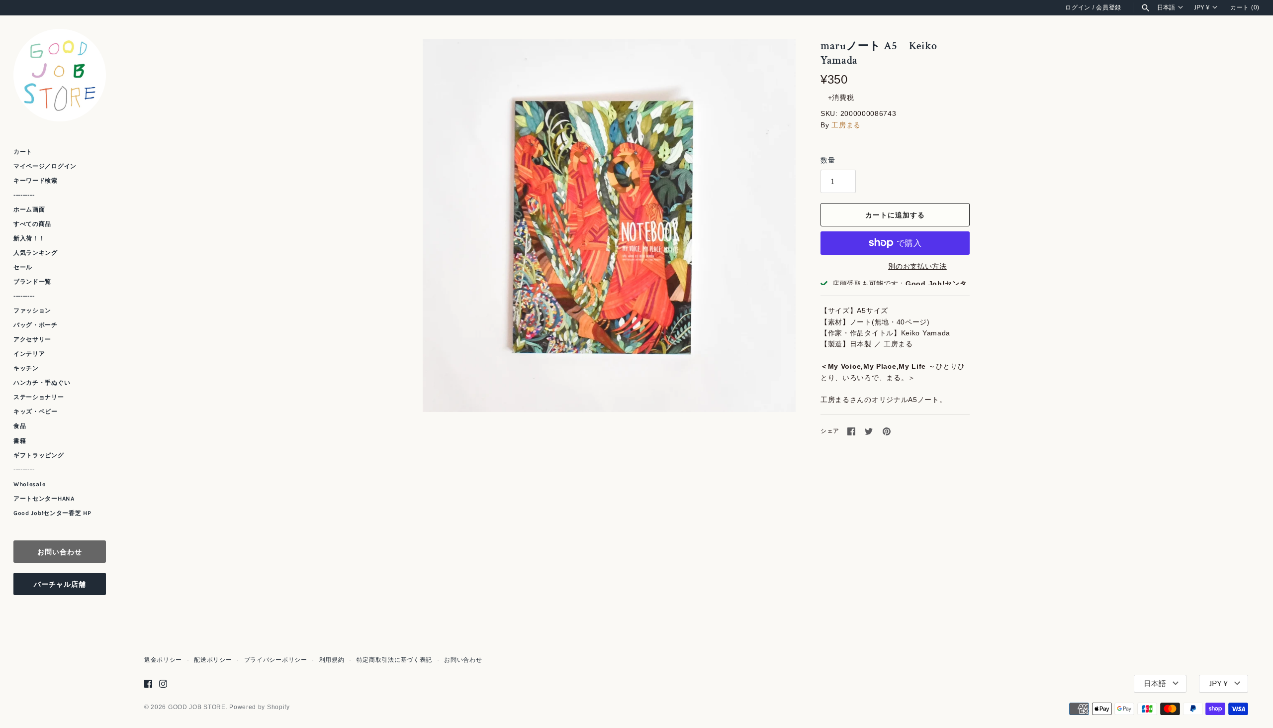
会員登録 (1108, 7)
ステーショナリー (38, 397)
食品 (19, 425)
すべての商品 (32, 223)
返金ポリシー (163, 659)
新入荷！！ (29, 238)
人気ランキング (35, 252)
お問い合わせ (59, 551)
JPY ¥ (1201, 7)
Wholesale (29, 484)
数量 (827, 160)
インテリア (29, 353)
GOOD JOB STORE (197, 707)
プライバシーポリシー (275, 659)
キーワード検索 (35, 180)
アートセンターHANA (44, 498)
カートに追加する (895, 214)
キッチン (26, 368)
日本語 (1166, 7)
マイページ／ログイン (45, 166)
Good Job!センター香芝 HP (52, 513)
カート (22, 151)
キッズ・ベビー (35, 411)
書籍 (19, 440)
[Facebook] (148, 683)
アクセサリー (32, 339)
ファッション (32, 310)
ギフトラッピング (38, 455)
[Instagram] (163, 683)
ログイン (1078, 7)
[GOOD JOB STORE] (59, 75)
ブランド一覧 (32, 281)
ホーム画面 (29, 209)
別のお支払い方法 (917, 266)
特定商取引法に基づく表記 (394, 659)
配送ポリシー (213, 659)
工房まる (846, 125)
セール (22, 267)
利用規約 (332, 659)
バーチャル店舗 (60, 584)
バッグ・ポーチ (35, 324)
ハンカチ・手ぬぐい (41, 382)
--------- (23, 195)
